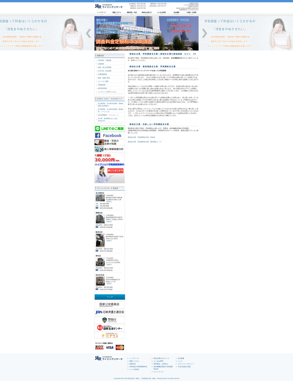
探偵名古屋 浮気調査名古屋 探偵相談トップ (144, 142)
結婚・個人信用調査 (104, 67)
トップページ (101, 13)
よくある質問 (161, 13)
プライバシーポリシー (186, 364)
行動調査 (101, 64)
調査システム (116, 13)
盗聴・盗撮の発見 (104, 78)
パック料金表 (134, 369)
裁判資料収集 (102, 88)
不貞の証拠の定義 (184, 366)
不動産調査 (101, 85)
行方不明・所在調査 (104, 71)
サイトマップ (158, 372)
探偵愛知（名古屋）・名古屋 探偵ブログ (109, 99)
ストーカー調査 (103, 81)
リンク (180, 361)
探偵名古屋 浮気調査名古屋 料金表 (141, 137)
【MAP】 (109, 202)
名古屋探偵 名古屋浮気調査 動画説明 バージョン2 (110, 110)
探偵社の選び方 (146, 13)
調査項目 (132, 364)
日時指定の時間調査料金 (138, 366)
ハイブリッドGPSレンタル (107, 92)
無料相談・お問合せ (161, 364)
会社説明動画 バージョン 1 (108, 115)
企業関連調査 (102, 74)
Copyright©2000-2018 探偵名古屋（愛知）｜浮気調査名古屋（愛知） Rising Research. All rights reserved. (147, 378)
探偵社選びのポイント (162, 358)
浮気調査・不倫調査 (104, 60)
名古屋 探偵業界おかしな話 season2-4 (108, 120)
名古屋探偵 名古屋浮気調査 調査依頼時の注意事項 (110, 105)
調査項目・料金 (131, 13)
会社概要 (176, 13)
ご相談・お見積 (191, 13)
